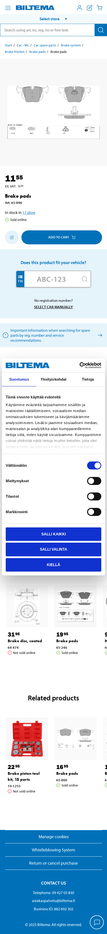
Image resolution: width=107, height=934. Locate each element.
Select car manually (53, 307)
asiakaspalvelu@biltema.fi (53, 900)
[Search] (101, 30)
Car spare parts (45, 45)
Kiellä (53, 565)
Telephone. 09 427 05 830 (53, 892)
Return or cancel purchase (53, 863)
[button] (53, 19)
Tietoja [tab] (88, 379)
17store (28, 212)
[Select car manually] (99, 335)
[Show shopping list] (90, 8)
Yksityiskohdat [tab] (53, 379)
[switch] (94, 481)
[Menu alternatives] (8, 8)
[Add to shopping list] (12, 237)
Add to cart (58, 237)
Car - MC (23, 45)
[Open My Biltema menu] (80, 8)
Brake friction (15, 51)
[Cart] (100, 8)
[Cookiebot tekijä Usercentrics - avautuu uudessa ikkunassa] (79, 365)
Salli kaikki (53, 534)
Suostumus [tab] (19, 379)
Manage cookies (54, 836)
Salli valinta (53, 549)
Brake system (71, 45)
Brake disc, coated (25, 640)
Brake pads (37, 51)
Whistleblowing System (53, 850)
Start (8, 45)
